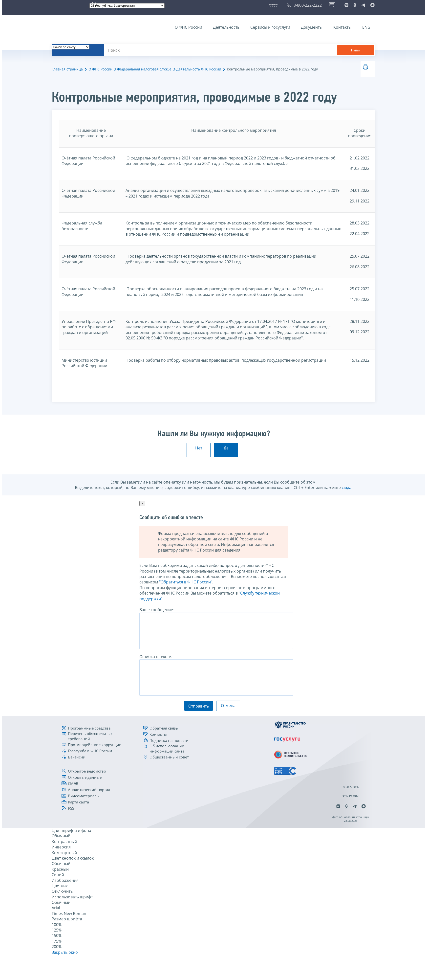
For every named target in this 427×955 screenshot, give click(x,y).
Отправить (198, 706)
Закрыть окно (65, 952)
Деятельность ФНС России (198, 69)
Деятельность (226, 27)
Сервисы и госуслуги (270, 27)
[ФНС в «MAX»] (371, 5)
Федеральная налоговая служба (144, 69)
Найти (355, 50)
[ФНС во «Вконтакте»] (346, 5)
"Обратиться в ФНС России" (185, 582)
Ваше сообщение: (156, 609)
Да (226, 448)
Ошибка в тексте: (155, 656)
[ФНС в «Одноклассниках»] (355, 5)
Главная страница (67, 69)
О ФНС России (188, 27)
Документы (311, 27)
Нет (198, 448)
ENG (366, 27)
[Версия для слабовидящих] (274, 5)
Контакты (342, 27)
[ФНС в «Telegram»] (363, 5)
